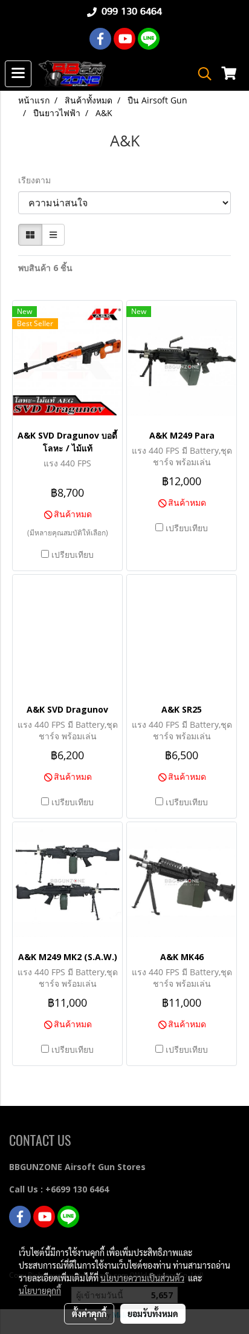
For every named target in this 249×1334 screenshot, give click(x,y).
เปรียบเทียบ (72, 554)
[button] (201, 73)
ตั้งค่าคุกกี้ (89, 1313)
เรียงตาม (38, 180)
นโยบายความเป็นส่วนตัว (142, 1277)
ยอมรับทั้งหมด (153, 1313)
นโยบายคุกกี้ (40, 1290)
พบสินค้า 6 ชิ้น (45, 267)
